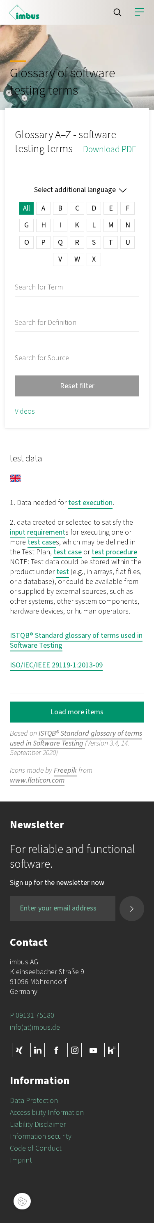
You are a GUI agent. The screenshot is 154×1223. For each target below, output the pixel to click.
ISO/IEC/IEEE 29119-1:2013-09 (56, 665)
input (17, 532)
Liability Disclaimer (38, 1124)
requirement (46, 532)
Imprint (21, 1160)
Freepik (65, 770)
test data (26, 458)
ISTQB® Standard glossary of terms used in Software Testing (76, 640)
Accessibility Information (47, 1112)
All (26, 208)
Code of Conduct (36, 1148)
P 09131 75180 (32, 1015)
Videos (25, 411)
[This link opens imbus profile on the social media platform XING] (19, 1050)
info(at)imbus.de (35, 1027)
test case (42, 542)
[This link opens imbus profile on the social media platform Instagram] (74, 1050)
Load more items (77, 712)
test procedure (114, 552)
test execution (90, 503)
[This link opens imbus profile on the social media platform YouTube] (93, 1050)
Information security (40, 1136)
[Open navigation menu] (140, 12)
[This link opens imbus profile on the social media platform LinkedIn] (37, 1050)
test (62, 572)
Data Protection (34, 1101)
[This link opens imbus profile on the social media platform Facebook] (56, 1050)
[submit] (132, 908)
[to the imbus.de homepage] (24, 12)
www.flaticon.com (37, 780)
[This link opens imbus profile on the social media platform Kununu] (111, 1050)
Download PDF (109, 149)
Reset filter (77, 386)
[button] (117, 12)
